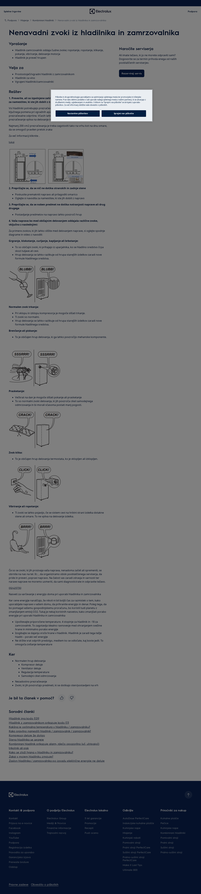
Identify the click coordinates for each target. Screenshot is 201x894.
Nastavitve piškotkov (77, 113)
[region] (102, 105)
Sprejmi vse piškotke (124, 113)
